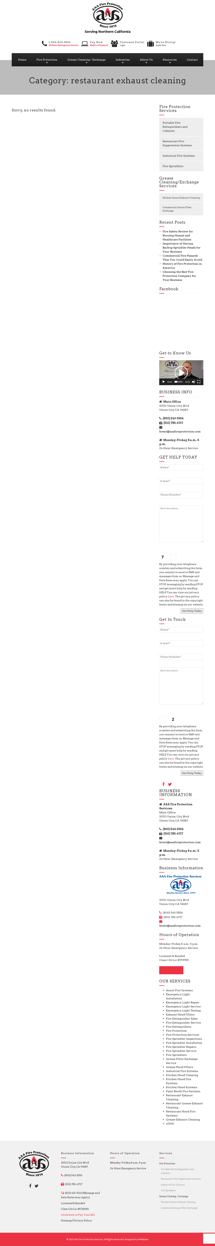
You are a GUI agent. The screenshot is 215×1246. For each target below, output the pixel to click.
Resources (170, 59)
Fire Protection (46, 59)
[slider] (179, 382)
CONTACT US (171, 970)
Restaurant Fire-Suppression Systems (177, 143)
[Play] (163, 381)
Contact (192, 59)
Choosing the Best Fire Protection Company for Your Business (179, 276)
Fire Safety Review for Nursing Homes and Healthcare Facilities (178, 235)
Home (22, 59)
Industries (123, 59)
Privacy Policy (82, 1220)
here (171, 596)
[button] (181, 372)
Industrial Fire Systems (179, 155)
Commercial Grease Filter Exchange (177, 209)
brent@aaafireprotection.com (180, 431)
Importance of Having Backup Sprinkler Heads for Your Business (182, 247)
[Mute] (193, 381)
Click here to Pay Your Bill (78, 1214)
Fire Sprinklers (173, 166)
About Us (146, 59)
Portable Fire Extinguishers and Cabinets (175, 126)
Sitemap (66, 1220)
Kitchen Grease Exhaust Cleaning (181, 198)
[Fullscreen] (199, 381)
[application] (181, 372)
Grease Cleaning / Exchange (86, 59)
